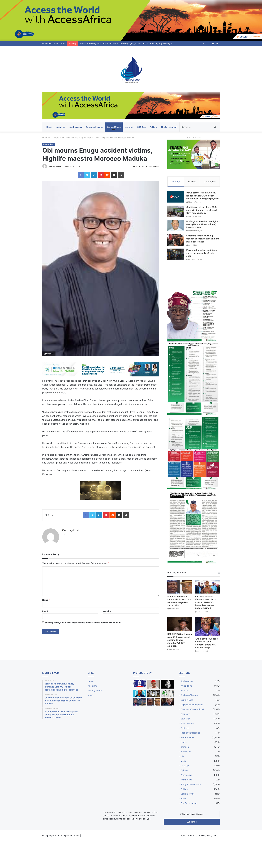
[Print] (121, 175)
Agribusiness (75, 127)
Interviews (186, 751)
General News (114, 127)
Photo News (186, 779)
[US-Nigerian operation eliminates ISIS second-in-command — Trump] (167, 702)
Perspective (186, 775)
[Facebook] (81, 175)
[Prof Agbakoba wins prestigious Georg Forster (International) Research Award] (175, 225)
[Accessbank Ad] (131, 105)
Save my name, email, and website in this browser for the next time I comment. (83, 622)
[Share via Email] (114, 175)
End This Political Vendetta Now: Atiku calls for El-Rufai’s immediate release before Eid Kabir (205, 602)
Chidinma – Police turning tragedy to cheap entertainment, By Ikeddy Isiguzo (203, 238)
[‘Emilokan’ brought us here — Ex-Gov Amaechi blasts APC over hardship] (207, 626)
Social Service (188, 794)
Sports (184, 798)
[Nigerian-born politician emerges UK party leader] (139, 693)
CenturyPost (53, 166)
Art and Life (186, 686)
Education (185, 718)
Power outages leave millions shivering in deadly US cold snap (201, 253)
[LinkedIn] (94, 175)
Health (184, 742)
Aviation (184, 690)
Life (182, 756)
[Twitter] (87, 175)
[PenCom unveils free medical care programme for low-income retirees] (167, 684)
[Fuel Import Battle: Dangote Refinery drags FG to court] (139, 702)
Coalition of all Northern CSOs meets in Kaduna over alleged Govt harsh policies (201, 210)
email (90, 695)
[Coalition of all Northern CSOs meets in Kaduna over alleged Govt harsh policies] (175, 211)
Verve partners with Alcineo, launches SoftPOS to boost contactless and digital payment (202, 195)
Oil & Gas (141, 127)
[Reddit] (107, 175)
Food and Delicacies (190, 733)
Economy (185, 714)
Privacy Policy (95, 690)
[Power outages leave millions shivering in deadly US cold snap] (175, 254)
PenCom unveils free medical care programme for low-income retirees (112, 43)
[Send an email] (60, 166)
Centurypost (187, 700)
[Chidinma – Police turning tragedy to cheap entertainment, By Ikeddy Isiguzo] (175, 240)
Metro (183, 761)
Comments (210, 181)
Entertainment (187, 723)
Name (46, 600)
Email (45, 611)
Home (49, 127)
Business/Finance (94, 127)
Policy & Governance (191, 784)
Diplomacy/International (192, 709)
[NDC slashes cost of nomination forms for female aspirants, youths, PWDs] (139, 683)
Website (107, 611)
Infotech (129, 127)
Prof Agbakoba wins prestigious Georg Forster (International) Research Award (203, 224)
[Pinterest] (101, 175)
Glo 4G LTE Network (194, 138)
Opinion (184, 770)
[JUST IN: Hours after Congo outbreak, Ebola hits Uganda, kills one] (153, 693)
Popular (176, 181)
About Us (60, 127)
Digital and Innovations (192, 704)
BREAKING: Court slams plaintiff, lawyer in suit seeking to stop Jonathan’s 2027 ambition (179, 640)
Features (185, 728)
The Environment (169, 127)
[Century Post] (131, 69)
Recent (192, 181)
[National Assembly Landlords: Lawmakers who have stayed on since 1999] (179, 586)
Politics (153, 127)
